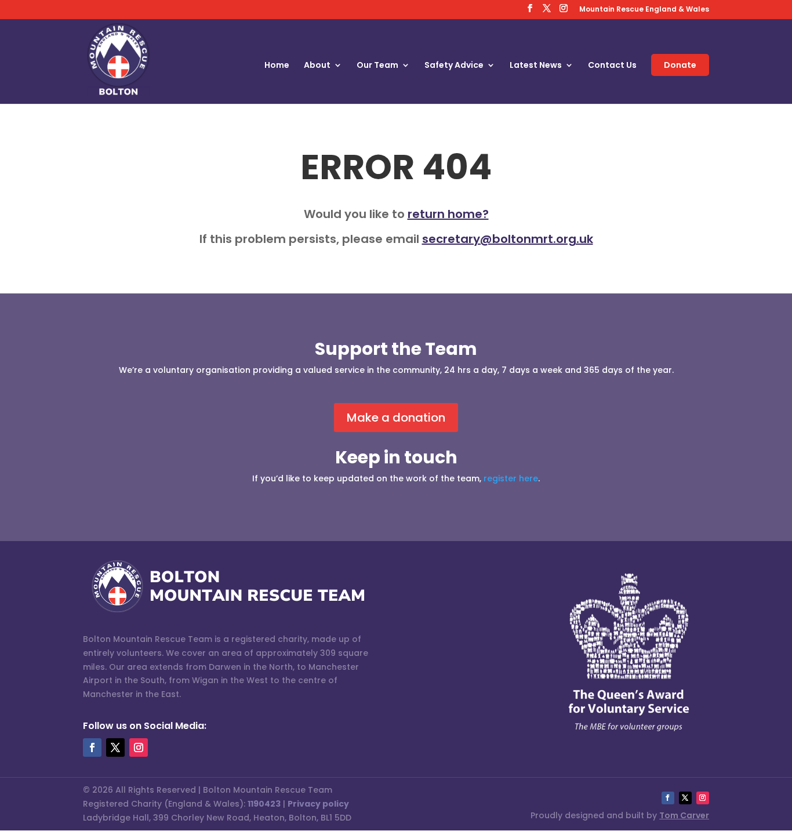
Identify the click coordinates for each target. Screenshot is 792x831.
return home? (448, 214)
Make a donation (396, 417)
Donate (680, 65)
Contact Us (612, 66)
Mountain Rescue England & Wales (644, 10)
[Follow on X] (115, 747)
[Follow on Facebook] (92, 747)
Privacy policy (318, 804)
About (317, 66)
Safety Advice (454, 66)
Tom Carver (684, 815)
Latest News (536, 66)
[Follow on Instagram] (138, 747)
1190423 (264, 804)
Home (276, 66)
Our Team (377, 66)
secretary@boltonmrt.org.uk (507, 239)
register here (511, 478)
